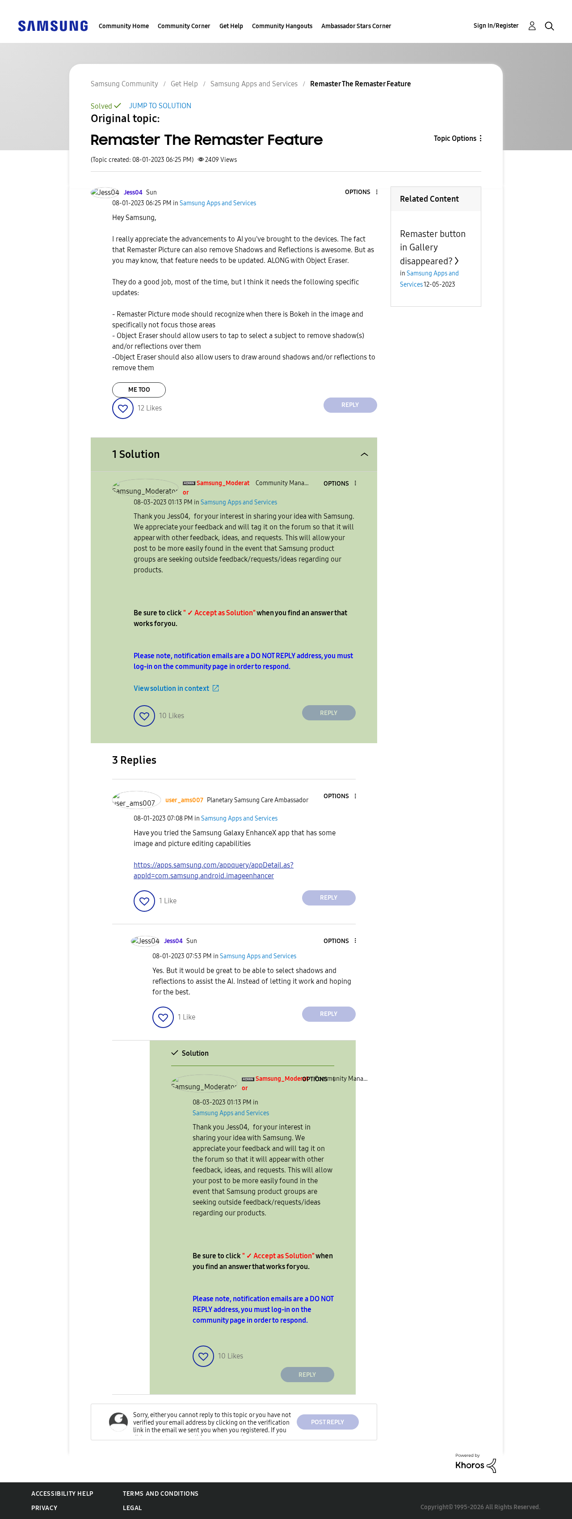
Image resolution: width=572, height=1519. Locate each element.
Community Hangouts (282, 26)
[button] (361, 192)
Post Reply (327, 1422)
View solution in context (171, 688)
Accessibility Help (62, 1494)
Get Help (231, 26)
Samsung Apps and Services (254, 84)
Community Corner (184, 26)
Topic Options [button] (455, 138)
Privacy (44, 1508)
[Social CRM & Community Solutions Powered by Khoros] (476, 1463)
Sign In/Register (496, 26)
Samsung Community (124, 84)
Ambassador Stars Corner (356, 26)
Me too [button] (139, 390)
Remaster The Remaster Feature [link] (360, 84)
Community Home (124, 26)
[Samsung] (53, 25)
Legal (132, 1508)
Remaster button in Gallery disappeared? (433, 247)
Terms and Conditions (161, 1494)
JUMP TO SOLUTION (160, 106)
